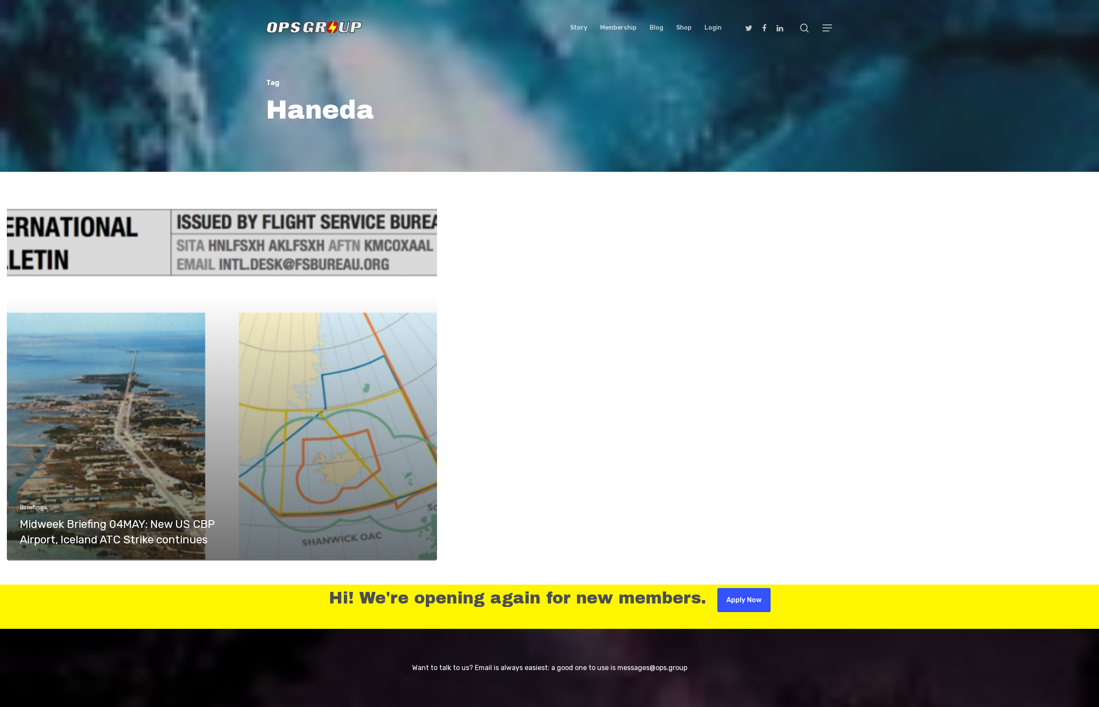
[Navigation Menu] (828, 28)
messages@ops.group (652, 668)
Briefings (33, 507)
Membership (618, 28)
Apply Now (744, 600)
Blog (656, 28)
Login (713, 28)
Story (578, 28)
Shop (684, 28)
